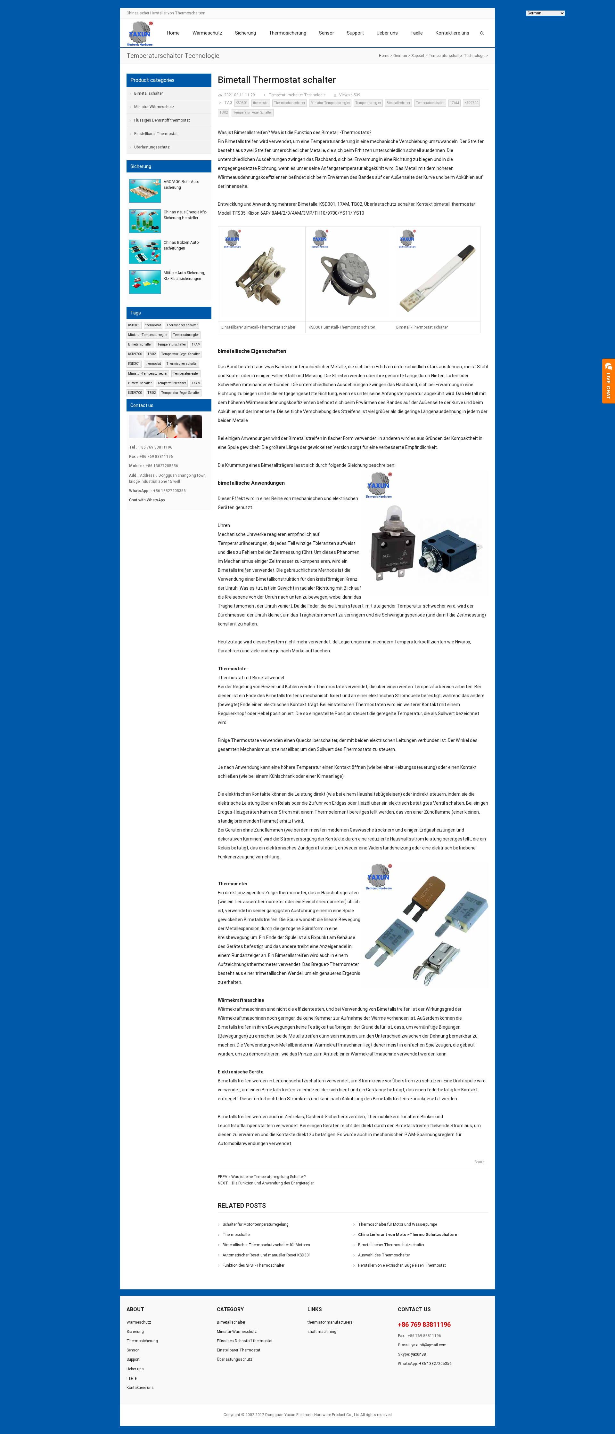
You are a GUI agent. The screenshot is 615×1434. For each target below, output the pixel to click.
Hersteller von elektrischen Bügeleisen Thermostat (402, 1265)
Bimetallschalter (398, 103)
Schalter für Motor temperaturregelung (256, 1224)
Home (173, 33)
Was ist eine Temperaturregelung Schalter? (268, 1177)
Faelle (417, 33)
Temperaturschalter (430, 103)
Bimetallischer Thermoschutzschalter (391, 1245)
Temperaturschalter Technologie (457, 55)
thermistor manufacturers (330, 1322)
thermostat (260, 103)
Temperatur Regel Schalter (252, 112)
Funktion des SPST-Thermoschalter (253, 1265)
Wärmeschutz (207, 33)
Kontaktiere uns (452, 33)
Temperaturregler (368, 103)
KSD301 (242, 103)
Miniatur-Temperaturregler (330, 103)
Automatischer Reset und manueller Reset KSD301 (267, 1255)
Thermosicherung (287, 33)
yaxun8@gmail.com (429, 1345)
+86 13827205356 (435, 1363)
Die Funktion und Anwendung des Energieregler (273, 1183)
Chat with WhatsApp (147, 500)
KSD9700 (471, 103)
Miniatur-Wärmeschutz (154, 107)
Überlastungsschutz (152, 147)
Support (355, 33)
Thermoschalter (237, 1234)
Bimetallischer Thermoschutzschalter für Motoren (266, 1245)
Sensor (326, 33)
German (400, 55)
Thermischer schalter (289, 103)
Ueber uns (387, 33)
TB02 (223, 112)
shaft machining (322, 1331)
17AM (454, 103)
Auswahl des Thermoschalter (384, 1255)
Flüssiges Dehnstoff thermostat (162, 120)
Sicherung (245, 33)
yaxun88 (418, 1354)
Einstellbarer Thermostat (156, 133)
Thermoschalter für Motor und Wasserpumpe (397, 1224)
